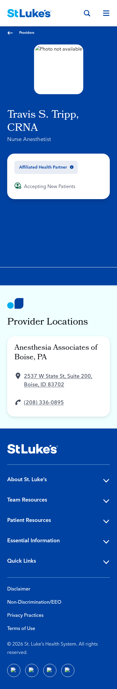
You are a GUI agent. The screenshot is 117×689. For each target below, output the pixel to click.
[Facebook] (13, 670)
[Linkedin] (31, 670)
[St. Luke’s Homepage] (32, 449)
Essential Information (33, 540)
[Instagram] (67, 670)
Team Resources (27, 500)
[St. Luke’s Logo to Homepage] (29, 13)
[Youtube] (49, 670)
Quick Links (21, 561)
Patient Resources (29, 520)
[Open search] (87, 13)
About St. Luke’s (27, 479)
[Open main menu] (104, 13)
